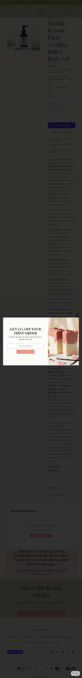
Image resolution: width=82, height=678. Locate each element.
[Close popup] (77, 315)
